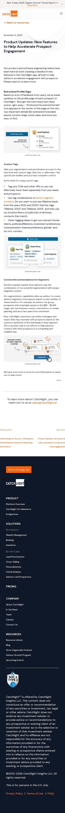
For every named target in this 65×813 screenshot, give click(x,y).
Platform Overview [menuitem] (15, 504)
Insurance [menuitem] (11, 545)
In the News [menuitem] (12, 609)
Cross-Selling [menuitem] (12, 561)
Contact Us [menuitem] (12, 624)
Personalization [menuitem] (13, 566)
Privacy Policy (14, 793)
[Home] (10, 13)
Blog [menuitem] (8, 645)
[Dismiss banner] (62, 4)
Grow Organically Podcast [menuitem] (19, 650)
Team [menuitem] (9, 614)
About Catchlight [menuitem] (15, 604)
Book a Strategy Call (18, 469)
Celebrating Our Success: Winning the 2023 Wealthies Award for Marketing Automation (16, 442)
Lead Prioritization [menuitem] (15, 556)
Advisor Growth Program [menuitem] (18, 655)
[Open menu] (61, 13)
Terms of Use (35, 793)
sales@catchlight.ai (44, 402)
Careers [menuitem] (10, 619)
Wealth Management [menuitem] (16, 535)
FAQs (51, 793)
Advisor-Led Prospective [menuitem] (18, 576)
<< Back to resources (16, 22)
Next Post (61, 430)
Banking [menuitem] (10, 540)
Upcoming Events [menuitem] (15, 660)
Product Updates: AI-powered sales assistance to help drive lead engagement (51, 442)
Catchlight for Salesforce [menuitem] (18, 509)
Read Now (32, 5)
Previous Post (6, 430)
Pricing (11, 586)
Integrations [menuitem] (12, 514)
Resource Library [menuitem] (14, 640)
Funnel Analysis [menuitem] (13, 571)
